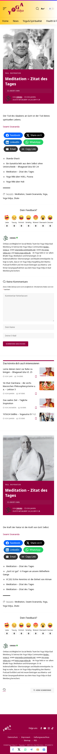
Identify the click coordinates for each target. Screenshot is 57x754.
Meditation (20, 194)
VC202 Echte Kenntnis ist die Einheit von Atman (29, 579)
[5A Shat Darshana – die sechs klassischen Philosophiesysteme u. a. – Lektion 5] (46, 385)
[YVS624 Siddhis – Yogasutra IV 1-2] (46, 417)
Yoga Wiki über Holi (15, 181)
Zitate (16, 198)
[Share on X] (19, 749)
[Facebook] (41, 728)
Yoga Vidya (8, 198)
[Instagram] (48, 728)
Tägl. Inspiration (13, 73)
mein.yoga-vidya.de (23, 253)
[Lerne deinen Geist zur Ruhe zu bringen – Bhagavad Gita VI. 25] (46, 371)
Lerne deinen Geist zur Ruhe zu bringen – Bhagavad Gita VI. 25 (17, 370)
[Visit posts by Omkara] (8, 98)
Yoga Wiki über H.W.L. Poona (19, 176)
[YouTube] (45, 728)
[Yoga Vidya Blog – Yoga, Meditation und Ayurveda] (7, 728)
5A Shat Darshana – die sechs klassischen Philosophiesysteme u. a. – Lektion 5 (19, 386)
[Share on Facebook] (13, 749)
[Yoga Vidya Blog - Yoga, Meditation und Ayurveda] (16, 8)
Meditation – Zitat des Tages (20, 171)
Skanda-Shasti (13, 158)
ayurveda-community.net (25, 250)
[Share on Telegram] (31, 749)
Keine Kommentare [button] (43, 690)
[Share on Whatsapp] (25, 749)
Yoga (45, 194)
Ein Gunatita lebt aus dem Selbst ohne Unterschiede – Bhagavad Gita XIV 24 (23, 165)
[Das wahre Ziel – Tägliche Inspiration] (46, 403)
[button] (5, 8)
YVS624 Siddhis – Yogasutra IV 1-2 (19, 414)
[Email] (38, 749)
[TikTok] (52, 728)
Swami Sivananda (11, 126)
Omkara (19, 97)
